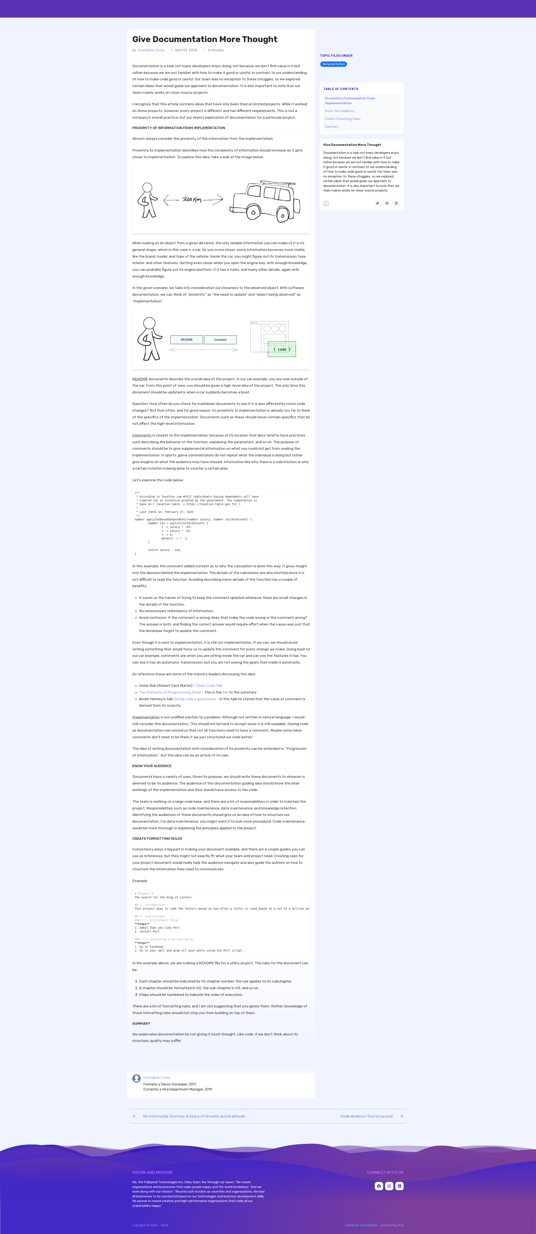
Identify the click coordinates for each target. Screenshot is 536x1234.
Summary (331, 126)
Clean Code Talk (209, 685)
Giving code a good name (195, 699)
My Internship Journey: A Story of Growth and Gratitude (194, 1116)
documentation (333, 64)
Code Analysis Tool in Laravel (367, 1116)
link (225, 692)
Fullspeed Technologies (361, 1225)
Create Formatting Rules (343, 119)
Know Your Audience (339, 111)
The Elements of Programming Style (170, 692)
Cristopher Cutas (151, 50)
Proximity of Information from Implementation (350, 100)
